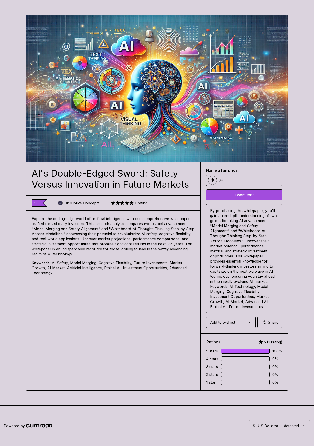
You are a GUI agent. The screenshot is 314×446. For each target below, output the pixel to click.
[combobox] (231, 322)
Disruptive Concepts (82, 203)
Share (273, 322)
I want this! (244, 195)
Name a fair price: (222, 170)
